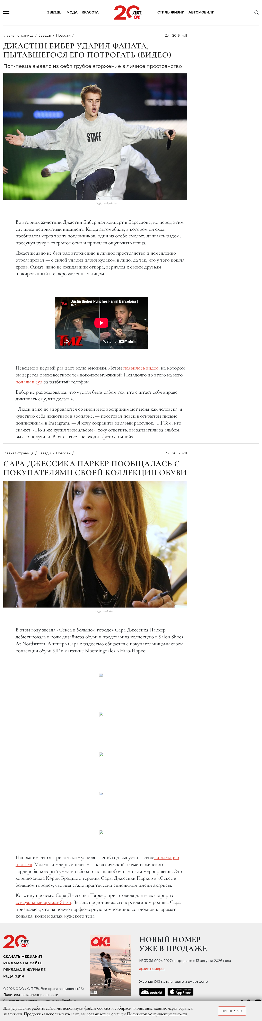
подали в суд (29, 382)
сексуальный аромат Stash (43, 902)
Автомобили (202, 12)
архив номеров (152, 969)
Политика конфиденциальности (30, 995)
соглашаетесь (98, 1014)
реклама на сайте (22, 963)
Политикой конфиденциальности (157, 1014)
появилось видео (140, 368)
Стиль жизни (170, 12)
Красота (90, 12)
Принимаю (232, 1011)
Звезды (54, 12)
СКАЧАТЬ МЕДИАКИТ (22, 957)
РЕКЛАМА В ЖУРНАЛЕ (24, 970)
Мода (72, 12)
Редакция (13, 976)
